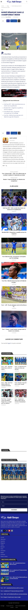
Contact (12, 607)
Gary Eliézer (8, 17)
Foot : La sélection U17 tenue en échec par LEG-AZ (20, 368)
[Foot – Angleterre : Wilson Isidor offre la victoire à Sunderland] (21, 393)
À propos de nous (9, 605)
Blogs (8, 6)
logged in (9, 343)
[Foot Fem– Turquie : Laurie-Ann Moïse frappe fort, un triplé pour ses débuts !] (7, 393)
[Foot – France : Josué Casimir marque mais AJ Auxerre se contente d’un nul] (14, 319)
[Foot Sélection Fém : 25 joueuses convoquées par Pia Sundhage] (14, 246)
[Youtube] (9, 531)
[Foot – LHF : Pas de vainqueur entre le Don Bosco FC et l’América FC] (14, 294)
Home (2, 6)
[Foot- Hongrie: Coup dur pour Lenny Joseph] (21, 377)
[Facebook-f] (2, 531)
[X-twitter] (4, 531)
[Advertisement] (14, 27)
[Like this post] (8, 20)
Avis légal (2, 605)
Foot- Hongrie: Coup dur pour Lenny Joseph (21, 383)
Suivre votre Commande (20, 605)
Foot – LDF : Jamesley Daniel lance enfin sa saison (6, 368)
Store (17, 607)
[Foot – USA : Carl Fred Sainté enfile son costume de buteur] (7, 377)
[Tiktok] (12, 531)
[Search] (26, 1)
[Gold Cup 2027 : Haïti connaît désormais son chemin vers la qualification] (14, 197)
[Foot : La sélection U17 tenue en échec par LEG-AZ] (21, 361)
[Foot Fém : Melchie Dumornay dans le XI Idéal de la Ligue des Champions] (14, 270)
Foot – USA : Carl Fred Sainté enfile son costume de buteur (6, 384)
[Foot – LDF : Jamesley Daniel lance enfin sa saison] (7, 361)
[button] (2, 472)
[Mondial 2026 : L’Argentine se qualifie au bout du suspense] (14, 221)
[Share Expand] (19, 20)
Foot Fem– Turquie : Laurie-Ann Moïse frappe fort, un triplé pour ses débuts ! (6, 401)
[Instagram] (7, 531)
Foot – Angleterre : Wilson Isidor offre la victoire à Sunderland (20, 400)
